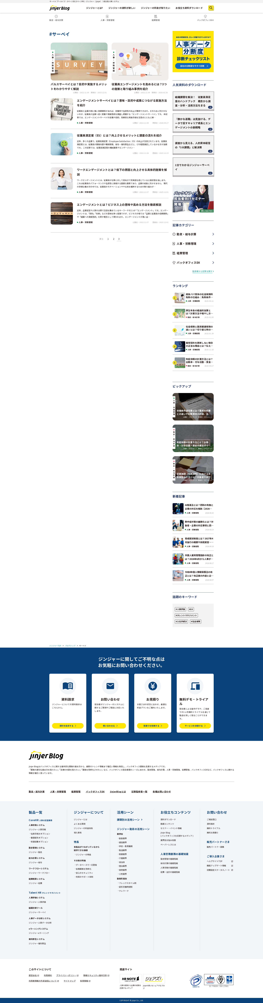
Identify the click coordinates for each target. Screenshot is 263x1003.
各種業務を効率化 (83, 868)
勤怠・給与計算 (194, 317)
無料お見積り (212, 832)
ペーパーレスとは (168, 844)
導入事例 (78, 832)
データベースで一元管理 (86, 864)
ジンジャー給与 (35, 862)
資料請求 (211, 823)
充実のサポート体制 (84, 876)
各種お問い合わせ (162, 791)
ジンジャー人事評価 (37, 902)
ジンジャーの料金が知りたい (155, 7)
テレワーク (124, 890)
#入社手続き (181, 621)
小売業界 (123, 874)
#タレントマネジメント (186, 615)
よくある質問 (79, 823)
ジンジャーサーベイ (37, 912)
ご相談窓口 (211, 819)
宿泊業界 (123, 866)
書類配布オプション (39, 837)
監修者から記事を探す (202, 271)
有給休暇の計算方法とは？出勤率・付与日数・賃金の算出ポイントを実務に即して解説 (199, 360)
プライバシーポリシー (66, 975)
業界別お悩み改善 (168, 840)
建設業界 (123, 842)
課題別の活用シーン (128, 819)
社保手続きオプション (40, 833)
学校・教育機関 (125, 846)
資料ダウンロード (168, 819)
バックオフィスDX (95, 791)
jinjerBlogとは (118, 791)
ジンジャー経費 (35, 883)
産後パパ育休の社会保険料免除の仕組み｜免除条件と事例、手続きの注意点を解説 (199, 296)
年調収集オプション (39, 841)
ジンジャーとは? (94, 7)
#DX (191, 609)
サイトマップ (70, 980)
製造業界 (123, 850)
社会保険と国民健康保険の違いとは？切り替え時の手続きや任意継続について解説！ (199, 328)
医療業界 (123, 854)
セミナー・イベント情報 (171, 828)
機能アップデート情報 (216, 865)
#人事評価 (180, 609)
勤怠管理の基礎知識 (169, 858)
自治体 (122, 862)
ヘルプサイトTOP (214, 861)
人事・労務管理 (86, 122)
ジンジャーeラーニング (39, 933)
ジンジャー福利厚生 (37, 943)
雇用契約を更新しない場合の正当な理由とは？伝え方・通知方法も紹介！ (199, 344)
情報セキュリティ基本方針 (95, 975)
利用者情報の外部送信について (43, 980)
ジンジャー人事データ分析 (40, 922)
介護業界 (123, 858)
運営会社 (33, 975)
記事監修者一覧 (139, 791)
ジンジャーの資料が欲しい (121, 7)
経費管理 (75, 791)
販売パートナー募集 (215, 846)
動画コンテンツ (167, 823)
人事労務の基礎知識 (169, 867)
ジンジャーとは (80, 819)
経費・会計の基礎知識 (170, 872)
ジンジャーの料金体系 (83, 828)
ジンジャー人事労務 (37, 829)
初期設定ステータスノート (218, 870)
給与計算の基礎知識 (169, 863)
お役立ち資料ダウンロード (189, 7)
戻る (101, 238)
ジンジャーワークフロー (39, 872)
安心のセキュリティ (84, 872)
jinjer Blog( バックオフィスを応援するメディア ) (177, 834)
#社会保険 (195, 621)
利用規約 (48, 975)
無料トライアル (213, 828)
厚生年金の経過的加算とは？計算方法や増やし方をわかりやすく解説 (199, 312)
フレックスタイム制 (127, 883)
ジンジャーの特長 (83, 854)
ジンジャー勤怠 (35, 852)
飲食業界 (123, 838)
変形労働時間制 (125, 886)
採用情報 (84, 980)
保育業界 (123, 870)
